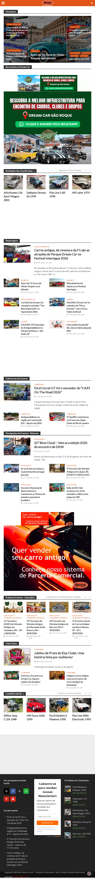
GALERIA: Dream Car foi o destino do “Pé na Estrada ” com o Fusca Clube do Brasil (78, 307)
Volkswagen (75, 53)
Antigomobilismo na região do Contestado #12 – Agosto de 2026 (31, 420)
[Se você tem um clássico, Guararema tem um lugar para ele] (11, 468)
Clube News (39, 649)
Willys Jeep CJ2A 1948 (10, 717)
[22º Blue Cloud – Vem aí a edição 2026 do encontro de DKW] (17, 446)
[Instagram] (6, 791)
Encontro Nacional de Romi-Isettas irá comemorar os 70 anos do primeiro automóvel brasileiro (33, 494)
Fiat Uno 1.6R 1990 (57, 194)
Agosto (11, 616)
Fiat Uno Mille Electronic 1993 (81, 717)
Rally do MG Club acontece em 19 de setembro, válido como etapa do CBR (77, 492)
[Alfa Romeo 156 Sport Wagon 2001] (13, 182)
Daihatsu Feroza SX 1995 (36, 194)
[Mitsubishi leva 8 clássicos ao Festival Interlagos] (57, 282)
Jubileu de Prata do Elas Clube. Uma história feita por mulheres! (59, 655)
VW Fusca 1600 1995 (36, 717)
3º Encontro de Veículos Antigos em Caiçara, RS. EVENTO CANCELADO (78, 471)
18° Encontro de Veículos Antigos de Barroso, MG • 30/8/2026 (58, 626)
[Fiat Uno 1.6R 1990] (59, 182)
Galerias (70, 299)
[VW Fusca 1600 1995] (36, 705)
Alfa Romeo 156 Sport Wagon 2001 (13, 196)
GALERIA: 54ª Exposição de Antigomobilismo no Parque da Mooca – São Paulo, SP (32, 329)
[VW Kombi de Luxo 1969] (79, 51)
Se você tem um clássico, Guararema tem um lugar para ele (33, 471)
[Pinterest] (6, 799)
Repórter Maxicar (13, 50)
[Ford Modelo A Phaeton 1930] (59, 705)
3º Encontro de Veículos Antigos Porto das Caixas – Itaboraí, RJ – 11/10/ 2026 (18, 843)
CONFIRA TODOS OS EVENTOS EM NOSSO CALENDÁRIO (63, 597)
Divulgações (39, 439)
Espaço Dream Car (14, 24)
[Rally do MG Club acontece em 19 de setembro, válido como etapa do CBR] (57, 487)
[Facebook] (13, 791)
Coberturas (74, 27)
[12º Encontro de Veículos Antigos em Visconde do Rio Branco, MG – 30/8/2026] (36, 607)
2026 (5, 616)
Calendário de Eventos (13, 618)
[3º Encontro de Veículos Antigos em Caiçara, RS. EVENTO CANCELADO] (57, 468)
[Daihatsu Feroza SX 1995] (36, 182)
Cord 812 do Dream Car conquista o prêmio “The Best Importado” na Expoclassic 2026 (32, 307)
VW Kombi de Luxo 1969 (79, 59)
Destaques (86, 53)
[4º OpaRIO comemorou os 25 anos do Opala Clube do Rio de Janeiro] (57, 416)
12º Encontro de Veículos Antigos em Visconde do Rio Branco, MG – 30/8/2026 (36, 627)
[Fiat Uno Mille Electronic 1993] (81, 705)
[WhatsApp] (26, 791)
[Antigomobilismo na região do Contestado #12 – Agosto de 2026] (11, 416)
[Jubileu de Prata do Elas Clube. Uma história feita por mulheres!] (17, 656)
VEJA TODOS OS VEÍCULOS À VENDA (70, 170)
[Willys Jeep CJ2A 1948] (13, 705)
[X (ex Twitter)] (19, 791)
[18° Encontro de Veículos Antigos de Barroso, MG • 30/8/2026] (59, 607)
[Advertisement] (47, 221)
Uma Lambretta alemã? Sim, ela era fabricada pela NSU (79, 327)
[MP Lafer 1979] (81, 182)
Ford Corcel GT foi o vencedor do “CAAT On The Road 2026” (62, 390)
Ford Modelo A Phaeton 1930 (58, 717)
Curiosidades (72, 322)
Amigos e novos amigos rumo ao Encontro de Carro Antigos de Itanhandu (78, 680)
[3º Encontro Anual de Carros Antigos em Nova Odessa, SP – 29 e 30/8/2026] (81, 607)
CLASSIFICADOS (13, 694)
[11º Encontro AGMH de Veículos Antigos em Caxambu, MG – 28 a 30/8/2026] (13, 607)
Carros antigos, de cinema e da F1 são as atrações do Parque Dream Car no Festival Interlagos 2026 (18, 31)
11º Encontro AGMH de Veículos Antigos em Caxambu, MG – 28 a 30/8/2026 (13, 627)
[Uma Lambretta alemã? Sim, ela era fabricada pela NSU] (57, 324)
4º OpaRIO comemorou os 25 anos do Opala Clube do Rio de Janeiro (81, 32)
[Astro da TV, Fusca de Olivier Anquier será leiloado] (47, 39)
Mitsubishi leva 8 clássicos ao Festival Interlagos (76, 286)
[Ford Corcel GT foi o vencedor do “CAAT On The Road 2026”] (17, 391)
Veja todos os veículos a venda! (70, 693)
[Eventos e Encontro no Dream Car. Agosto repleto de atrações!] (11, 675)
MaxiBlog (35, 51)
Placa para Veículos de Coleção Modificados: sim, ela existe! (18, 56)
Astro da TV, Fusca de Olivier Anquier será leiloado (47, 56)
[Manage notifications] (89, 874)
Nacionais (74, 56)
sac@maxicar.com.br (21, 877)
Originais (84, 56)
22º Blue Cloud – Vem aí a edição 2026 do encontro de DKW (60, 445)
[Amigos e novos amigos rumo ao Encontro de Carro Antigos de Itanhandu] (57, 675)
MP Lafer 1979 (81, 192)
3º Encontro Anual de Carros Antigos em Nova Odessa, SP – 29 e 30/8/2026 (81, 627)
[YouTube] (13, 799)
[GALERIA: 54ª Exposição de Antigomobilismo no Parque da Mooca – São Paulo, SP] (11, 324)
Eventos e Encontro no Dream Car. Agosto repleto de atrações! (32, 678)
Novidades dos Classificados (19, 171)
